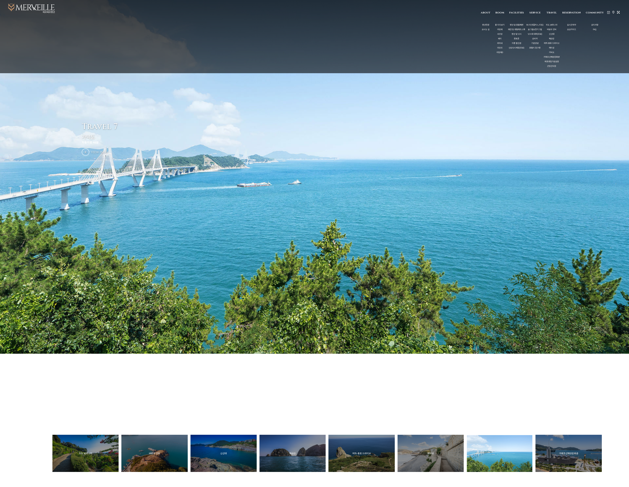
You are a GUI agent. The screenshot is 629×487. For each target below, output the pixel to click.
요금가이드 (571, 29)
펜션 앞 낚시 (517, 33)
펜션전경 (485, 24)
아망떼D (499, 52)
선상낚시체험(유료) (516, 47)
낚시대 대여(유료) (535, 33)
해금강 (551, 38)
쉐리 (500, 38)
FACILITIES (516, 12)
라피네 (500, 43)
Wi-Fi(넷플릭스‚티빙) (534, 24)
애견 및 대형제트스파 (516, 29)
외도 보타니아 (551, 24)
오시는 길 (485, 29)
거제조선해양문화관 (551, 56)
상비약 (535, 38)
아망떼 (500, 29)
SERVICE (535, 12)
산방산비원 (551, 66)
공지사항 (594, 24)
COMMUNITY (595, 12)
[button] (606, 453)
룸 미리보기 (500, 24)
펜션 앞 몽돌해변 (516, 24)
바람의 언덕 (551, 29)
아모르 (500, 47)
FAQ (594, 29)
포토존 (516, 38)
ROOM (499, 12)
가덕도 (551, 52)
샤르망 (500, 33)
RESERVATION (571, 12)
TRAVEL (552, 12)
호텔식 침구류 (535, 47)
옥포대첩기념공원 (551, 61)
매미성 (551, 47)
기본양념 (535, 43)
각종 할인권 (516, 43)
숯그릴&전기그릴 (535, 29)
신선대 (551, 33)
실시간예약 (571, 24)
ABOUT (485, 12)
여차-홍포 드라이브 (551, 43)
